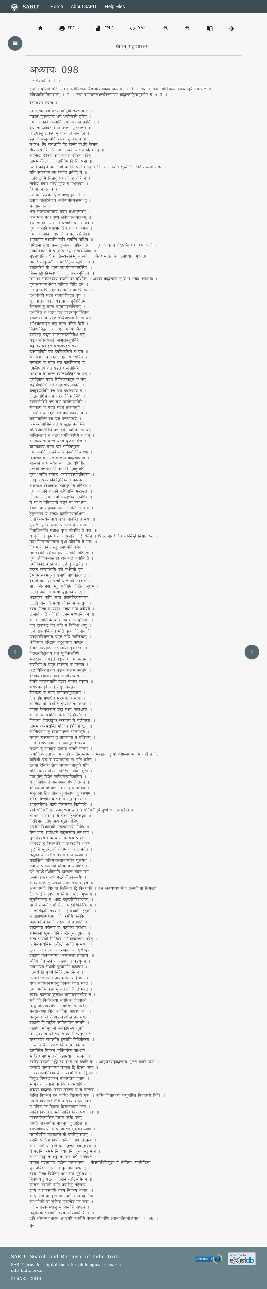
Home (56, 6)
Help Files (115, 6)
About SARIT (84, 6)
